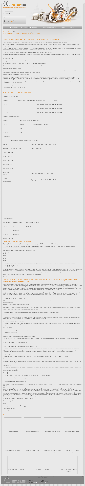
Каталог (24, 27)
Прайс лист (7, 13)
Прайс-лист (34, 27)
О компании (15, 27)
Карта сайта (44, 482)
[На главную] (14, 8)
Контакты (72, 27)
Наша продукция (9, 11)
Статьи (63, 27)
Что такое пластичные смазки (49, 27)
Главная (5, 32)
